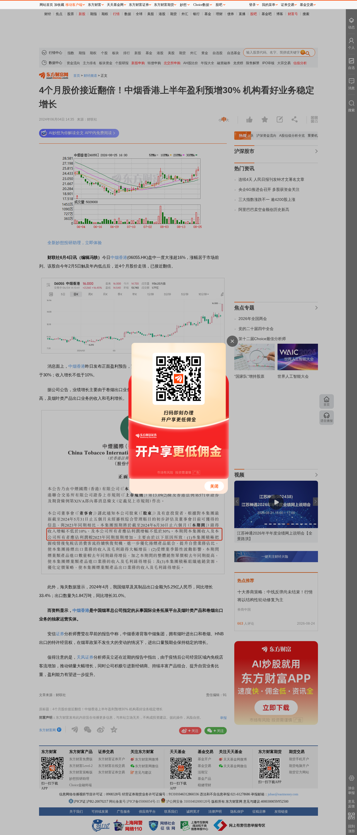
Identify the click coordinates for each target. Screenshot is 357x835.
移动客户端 (74, 5)
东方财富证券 (139, 5)
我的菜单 (268, 5)
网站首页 (46, 5)
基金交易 (306, 5)
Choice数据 (201, 5)
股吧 (219, 5)
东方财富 (94, 5)
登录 (252, 5)
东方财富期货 (164, 5)
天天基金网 (115, 5)
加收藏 (59, 5)
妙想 (183, 5)
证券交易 (287, 5)
